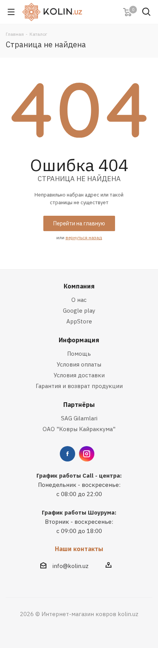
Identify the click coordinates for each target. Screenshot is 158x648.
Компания (79, 286)
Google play (79, 310)
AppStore (79, 321)
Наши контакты (79, 549)
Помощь (79, 353)
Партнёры (79, 404)
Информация (79, 340)
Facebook (67, 453)
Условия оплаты (79, 364)
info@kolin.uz (71, 566)
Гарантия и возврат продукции (79, 386)
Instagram (86, 453)
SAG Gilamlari (79, 418)
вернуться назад (84, 237)
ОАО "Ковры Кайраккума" (79, 429)
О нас (79, 299)
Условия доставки (79, 375)
